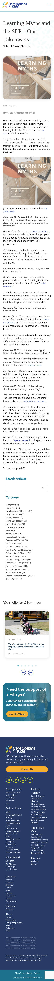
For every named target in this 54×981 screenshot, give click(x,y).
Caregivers (12, 505)
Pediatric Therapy (16, 556)
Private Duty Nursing (39, 840)
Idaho (8, 890)
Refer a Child (11, 795)
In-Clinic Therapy (38, 812)
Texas (8, 904)
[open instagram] (30, 780)
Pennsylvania (11, 901)
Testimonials (11, 920)
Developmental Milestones (19, 511)
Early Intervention (15, 514)
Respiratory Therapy (39, 842)
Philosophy (10, 928)
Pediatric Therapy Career (18, 559)
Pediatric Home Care (17, 547)
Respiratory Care (12, 820)
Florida (8, 888)
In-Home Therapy (15, 527)
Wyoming (10, 909)
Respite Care (36, 837)
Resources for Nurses (17, 566)
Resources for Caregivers (18, 563)
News (10, 530)
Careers (9, 917)
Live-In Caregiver (38, 845)
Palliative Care (11, 828)
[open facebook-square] (9, 780)
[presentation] (23, 672)
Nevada (9, 893)
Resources (10, 800)
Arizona (9, 880)
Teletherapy (10, 867)
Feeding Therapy (14, 518)
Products (35, 858)
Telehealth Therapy (39, 817)
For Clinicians (11, 869)
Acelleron (35, 861)
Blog (7, 931)
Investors (9, 925)
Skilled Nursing (37, 850)
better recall (35, 365)
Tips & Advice (14, 579)
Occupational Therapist (17, 537)
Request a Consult (13, 792)
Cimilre (34, 864)
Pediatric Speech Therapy (18, 553)
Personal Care (37, 834)
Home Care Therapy (16, 521)
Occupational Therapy (17, 540)
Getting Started (14, 789)
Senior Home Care (15, 572)
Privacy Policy (19, 973)
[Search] (42, 488)
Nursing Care (14, 534)
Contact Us (27, 769)
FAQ (7, 803)
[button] (18, 666)
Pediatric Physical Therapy (19, 550)
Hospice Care (36, 848)
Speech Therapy (38, 796)
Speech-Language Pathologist (20, 576)
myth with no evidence (34, 401)
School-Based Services (18, 569)
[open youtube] (23, 780)
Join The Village (17, 714)
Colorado (9, 882)
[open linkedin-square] (16, 780)
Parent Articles (14, 543)
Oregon (9, 898)
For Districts (11, 864)
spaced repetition (23, 440)
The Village (10, 798)
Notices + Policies (32, 973)
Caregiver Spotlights (14, 923)
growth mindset (39, 231)
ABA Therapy (36, 815)
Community (13, 508)
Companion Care (38, 853)
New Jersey (10, 896)
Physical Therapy (38, 804)
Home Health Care (15, 524)
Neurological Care (13, 831)
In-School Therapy (38, 809)
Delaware (9, 885)
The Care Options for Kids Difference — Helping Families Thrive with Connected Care (26, 646)
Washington (10, 906)
